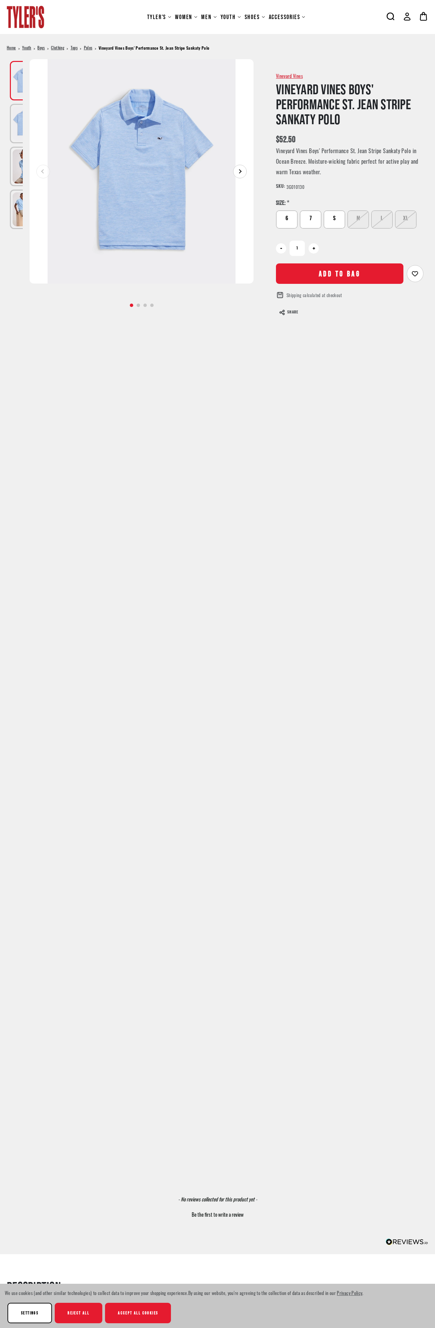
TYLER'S (157, 17)
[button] (217, 1213)
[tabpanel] (142, 171)
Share (292, 312)
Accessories (284, 17)
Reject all (78, 1313)
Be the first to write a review (218, 1214)
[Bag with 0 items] (423, 16)
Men (206, 17)
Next (240, 171)
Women (183, 17)
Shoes (252, 17)
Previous (43, 171)
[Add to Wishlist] (415, 273)
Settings (29, 1313)
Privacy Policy (349, 1292)
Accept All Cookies (138, 1313)
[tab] (131, 305)
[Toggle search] (390, 16)
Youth (228, 17)
